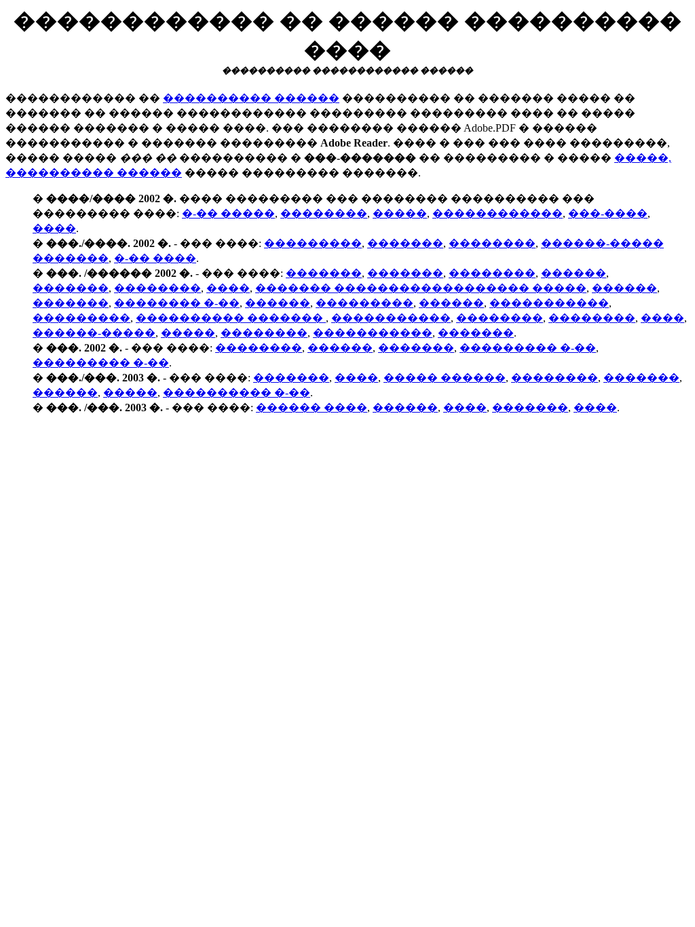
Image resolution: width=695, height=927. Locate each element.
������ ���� (311, 407)
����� (400, 213)
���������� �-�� (236, 392)
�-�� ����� (228, 213)
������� (405, 243)
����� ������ (444, 377)
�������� (323, 213)
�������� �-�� (177, 303)
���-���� (607, 213)
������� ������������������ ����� (420, 288)
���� (54, 228)
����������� (549, 303)
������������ (497, 213)
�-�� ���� (155, 258)
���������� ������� (231, 318)
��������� (313, 243)
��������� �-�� (527, 348)
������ (573, 273)
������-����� (94, 333)
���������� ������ (251, 98)
